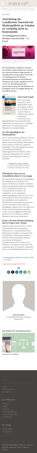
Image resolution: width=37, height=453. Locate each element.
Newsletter (5, 404)
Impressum (5, 409)
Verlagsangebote (7, 429)
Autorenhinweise (7, 389)
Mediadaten (6, 392)
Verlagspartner (7, 431)
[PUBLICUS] (18, 3)
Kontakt (4, 406)
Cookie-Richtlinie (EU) (10, 414)
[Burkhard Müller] (19, 297)
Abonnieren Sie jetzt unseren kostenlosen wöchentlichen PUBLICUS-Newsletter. (18, 165)
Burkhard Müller (19, 315)
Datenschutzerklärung (9, 412)
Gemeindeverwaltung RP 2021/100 (13, 264)
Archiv (4, 387)
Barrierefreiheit (7, 417)
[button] (8, 272)
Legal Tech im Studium (10, 354)
